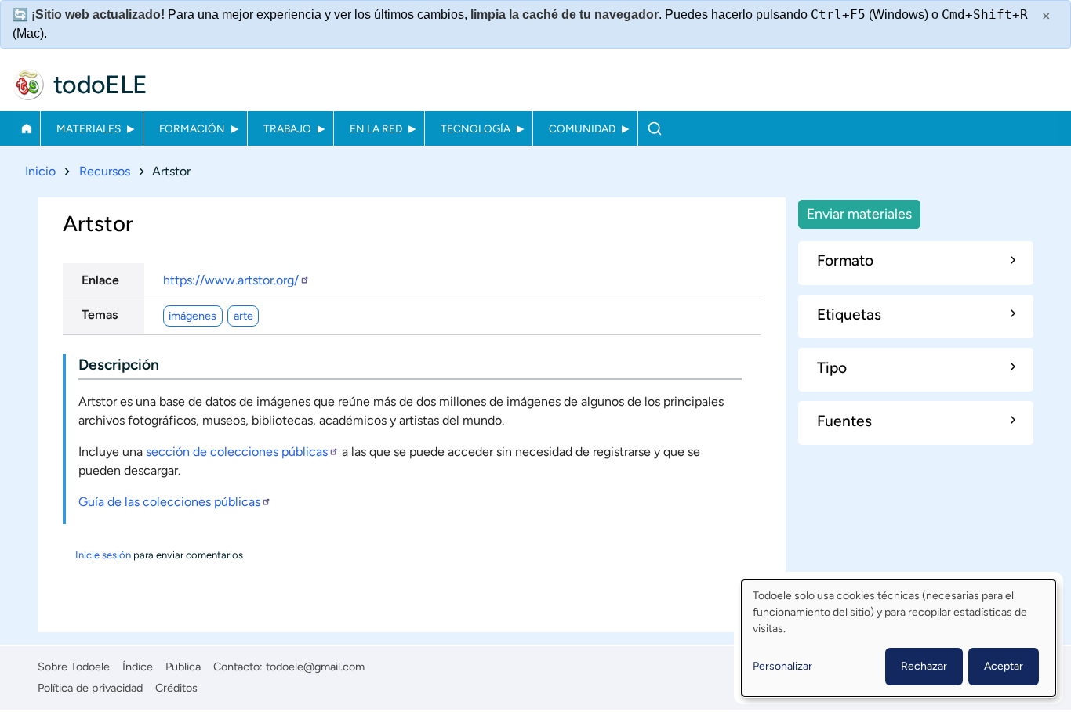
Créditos (176, 688)
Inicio (26, 128)
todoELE (100, 84)
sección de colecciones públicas (237, 451)
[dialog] (898, 638)
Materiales (88, 128)
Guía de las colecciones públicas (169, 501)
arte (243, 316)
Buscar (654, 128)
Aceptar (1003, 666)
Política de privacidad (90, 688)
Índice (137, 667)
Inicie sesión (103, 555)
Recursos (104, 171)
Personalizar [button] (782, 666)
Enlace (100, 280)
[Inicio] (28, 84)
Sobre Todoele (74, 667)
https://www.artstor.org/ (231, 280)
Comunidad (582, 128)
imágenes (192, 316)
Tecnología (475, 128)
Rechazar (924, 666)
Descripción (118, 365)
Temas (100, 314)
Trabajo (287, 128)
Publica (183, 667)
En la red (376, 128)
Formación (192, 128)
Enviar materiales (859, 213)
